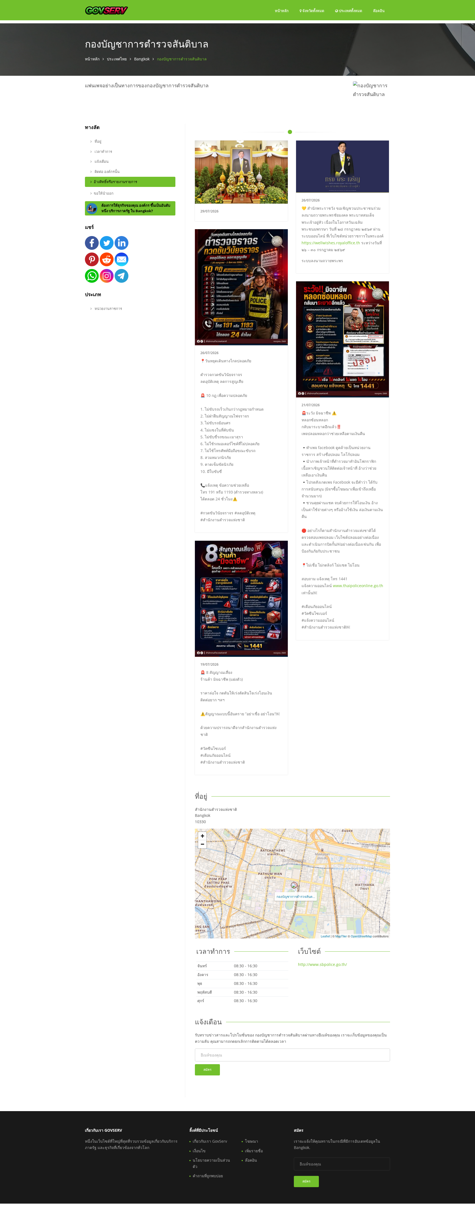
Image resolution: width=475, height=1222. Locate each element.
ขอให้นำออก (104, 193)
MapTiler (341, 936)
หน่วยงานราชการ (108, 308)
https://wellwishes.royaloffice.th (331, 242)
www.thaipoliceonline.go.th (358, 585)
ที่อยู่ (97, 141)
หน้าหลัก (282, 10)
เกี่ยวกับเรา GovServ (210, 1141)
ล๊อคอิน (379, 10)
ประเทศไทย (117, 58)
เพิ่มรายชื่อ (254, 1150)
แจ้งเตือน (101, 161)
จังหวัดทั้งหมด (313, 10)
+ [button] (202, 836)
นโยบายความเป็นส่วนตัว (211, 1163)
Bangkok (142, 58)
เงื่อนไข (199, 1150)
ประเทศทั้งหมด (350, 10)
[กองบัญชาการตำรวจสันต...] (294, 885)
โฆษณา (251, 1141)
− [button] (202, 844)
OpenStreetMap (361, 936)
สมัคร (207, 1069)
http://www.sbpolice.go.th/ (322, 964)
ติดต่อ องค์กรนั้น (107, 171)
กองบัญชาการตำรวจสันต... (296, 896)
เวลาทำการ (103, 151)
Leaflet (325, 936)
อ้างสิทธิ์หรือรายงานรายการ (115, 181)
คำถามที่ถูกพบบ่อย (208, 1175)
